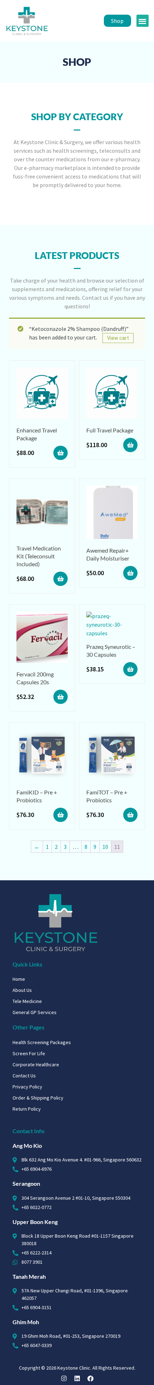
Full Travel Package (109, 430)
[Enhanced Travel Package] (42, 394)
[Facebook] (90, 1378)
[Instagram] (64, 1378)
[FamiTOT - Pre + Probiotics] (112, 756)
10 (105, 846)
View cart (118, 338)
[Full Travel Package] (112, 394)
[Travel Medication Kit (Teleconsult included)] (42, 512)
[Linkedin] (77, 1378)
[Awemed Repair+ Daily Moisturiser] (112, 513)
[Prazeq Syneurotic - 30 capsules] (112, 624)
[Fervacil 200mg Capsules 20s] (42, 638)
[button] (142, 21)
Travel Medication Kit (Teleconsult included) (38, 556)
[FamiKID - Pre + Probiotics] (42, 756)
